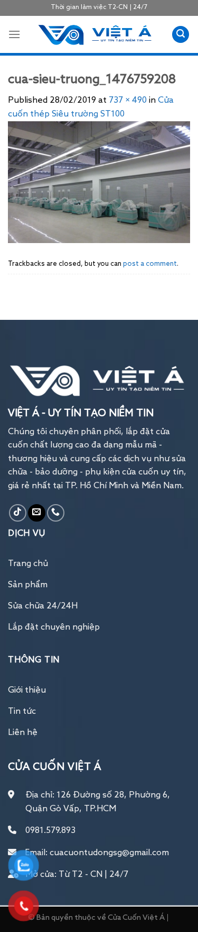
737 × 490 (128, 100)
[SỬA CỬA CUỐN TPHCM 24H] (96, 35)
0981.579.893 (50, 831)
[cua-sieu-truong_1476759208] (99, 182)
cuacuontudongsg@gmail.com (109, 853)
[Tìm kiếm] (180, 34)
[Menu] (14, 34)
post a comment (150, 264)
